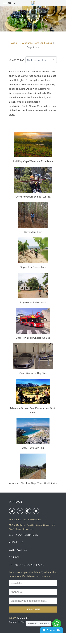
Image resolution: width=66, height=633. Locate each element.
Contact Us (18, 549)
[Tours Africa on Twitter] (12, 511)
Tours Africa (23, 618)
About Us (16, 542)
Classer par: (17, 60)
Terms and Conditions (26, 564)
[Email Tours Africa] (36, 511)
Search (14, 557)
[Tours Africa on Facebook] (20, 511)
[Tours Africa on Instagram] (28, 511)
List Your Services (23, 534)
